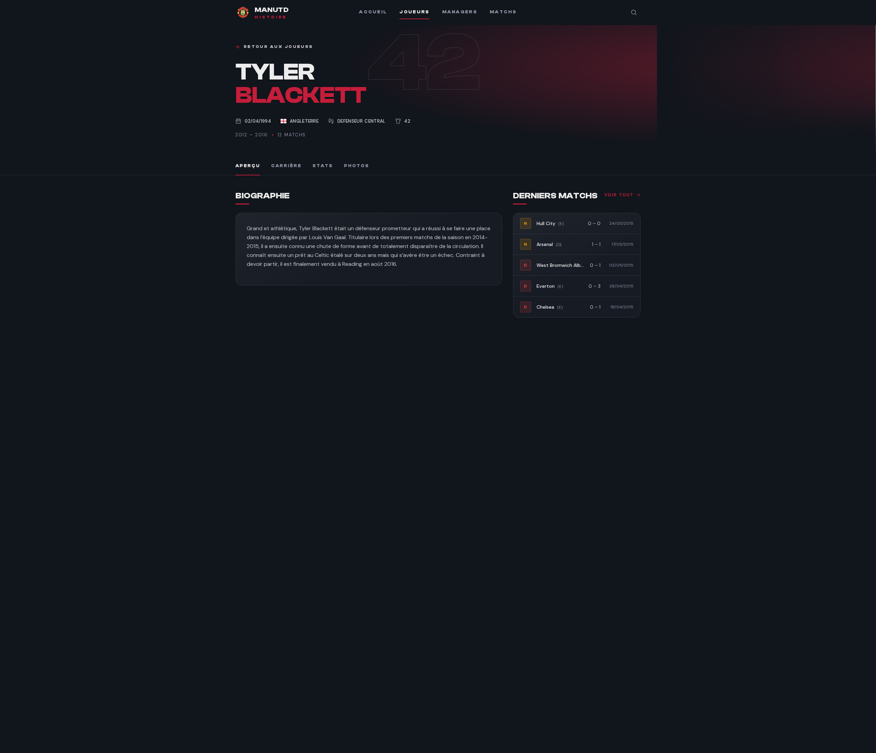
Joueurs (414, 12)
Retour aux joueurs (278, 47)
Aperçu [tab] (247, 165)
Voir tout (619, 195)
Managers (459, 12)
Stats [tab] (322, 165)
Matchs (503, 12)
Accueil (373, 12)
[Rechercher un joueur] (634, 12)
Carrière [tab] (286, 165)
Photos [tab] (356, 165)
